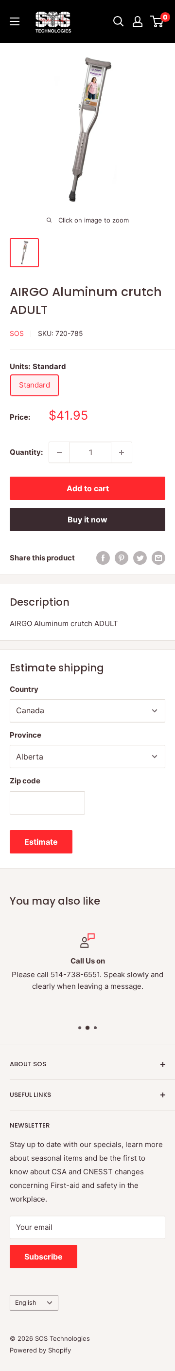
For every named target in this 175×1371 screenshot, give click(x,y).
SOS (17, 333)
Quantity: (26, 452)
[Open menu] (14, 21)
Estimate (41, 842)
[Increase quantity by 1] (121, 452)
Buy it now (87, 519)
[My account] (137, 21)
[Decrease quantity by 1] (59, 452)
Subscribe (43, 1256)
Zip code (25, 780)
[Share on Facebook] (103, 558)
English (25, 1302)
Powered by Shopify (40, 1350)
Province (25, 735)
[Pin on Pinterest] (121, 558)
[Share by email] (158, 558)
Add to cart (88, 488)
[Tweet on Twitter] (140, 558)
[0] (157, 21)
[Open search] (118, 21)
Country (24, 689)
